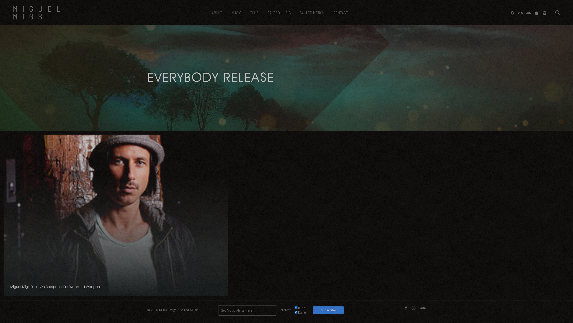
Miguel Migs (39, 12)
